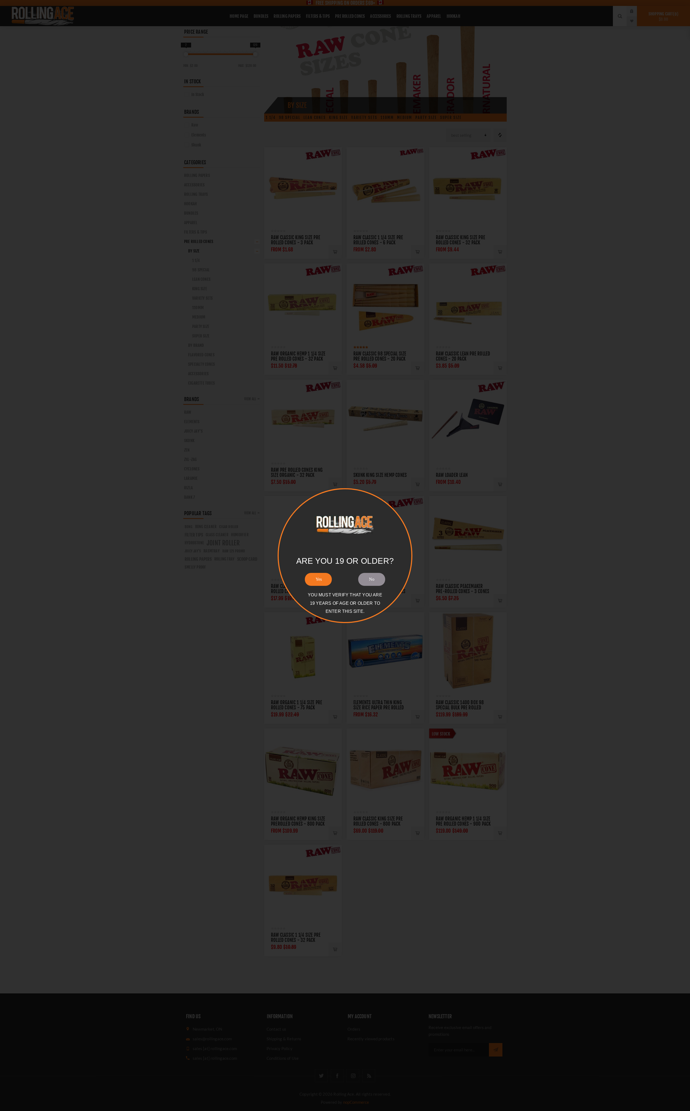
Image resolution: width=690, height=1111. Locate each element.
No (371, 579)
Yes (319, 579)
